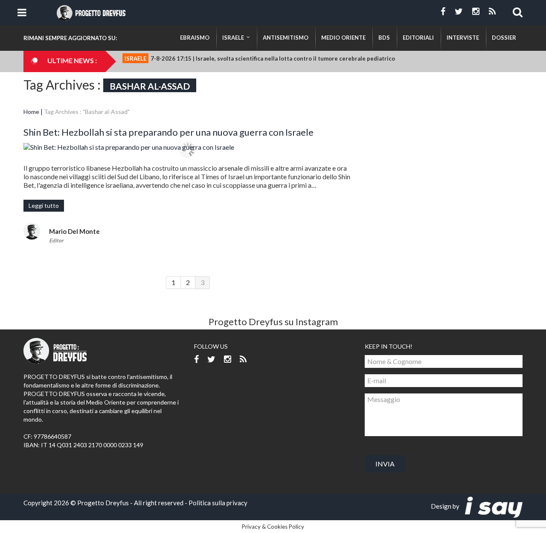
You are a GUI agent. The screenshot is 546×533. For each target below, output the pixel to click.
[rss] (492, 11)
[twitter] (459, 11)
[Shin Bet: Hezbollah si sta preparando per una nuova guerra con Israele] (187, 146)
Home (31, 111)
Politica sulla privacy (218, 503)
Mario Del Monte (74, 231)
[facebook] (443, 11)
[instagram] (475, 11)
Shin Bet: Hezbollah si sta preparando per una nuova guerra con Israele (168, 132)
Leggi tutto (44, 205)
